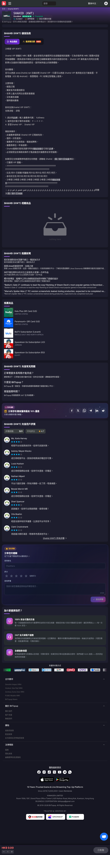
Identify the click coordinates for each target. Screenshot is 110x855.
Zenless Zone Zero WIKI (14, 692)
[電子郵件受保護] (62, 159)
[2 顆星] (11, 576)
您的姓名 (7, 561)
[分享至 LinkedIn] (97, 410)
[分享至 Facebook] (71, 410)
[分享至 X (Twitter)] (78, 410)
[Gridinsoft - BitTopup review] (55, 817)
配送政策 (8, 734)
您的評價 (7, 581)
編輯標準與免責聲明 (13, 757)
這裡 (15, 117)
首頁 (3, 9)
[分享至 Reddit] (103, 410)
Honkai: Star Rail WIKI (13, 688)
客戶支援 (8, 715)
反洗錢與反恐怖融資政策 (14, 738)
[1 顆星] (6, 576)
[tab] (12, 41)
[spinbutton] (8, 852)
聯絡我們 (8, 719)
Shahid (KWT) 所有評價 (53, 538)
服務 (7, 750)
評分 (6, 572)
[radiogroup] (16, 442)
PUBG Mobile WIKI (12, 695)
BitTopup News (11, 699)
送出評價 (99, 599)
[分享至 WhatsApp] (84, 410)
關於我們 (8, 711)
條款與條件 (38, 148)
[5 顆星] (26, 576)
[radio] (12, 442)
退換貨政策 (9, 730)
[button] (55, 679)
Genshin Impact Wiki (13, 684)
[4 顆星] (21, 576)
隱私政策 (8, 754)
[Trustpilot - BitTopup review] (75, 817)
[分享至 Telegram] (90, 410)
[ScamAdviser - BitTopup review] (35, 817)
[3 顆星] (16, 576)
